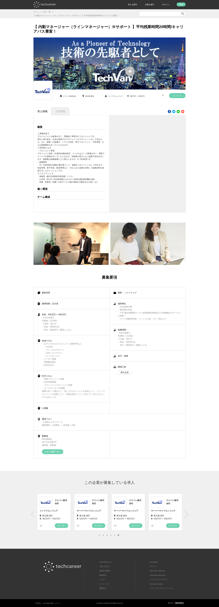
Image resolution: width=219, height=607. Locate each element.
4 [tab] (110, 535)
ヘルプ (101, 579)
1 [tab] (99, 535)
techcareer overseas (157, 571)
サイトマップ (104, 584)
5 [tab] (114, 535)
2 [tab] (103, 535)
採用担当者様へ (105, 571)
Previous (33, 514)
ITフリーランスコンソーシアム (161, 588)
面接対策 (102, 575)
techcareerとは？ (105, 562)
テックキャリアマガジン (159, 579)
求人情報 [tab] (42, 111)
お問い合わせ (104, 566)
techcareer (154, 562)
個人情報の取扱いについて (52, 603)
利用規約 (38, 603)
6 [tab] (118, 535)
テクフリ (153, 566)
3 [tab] (107, 535)
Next (186, 514)
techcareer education (157, 575)
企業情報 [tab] (60, 111)
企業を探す (149, 4)
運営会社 (102, 588)
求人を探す (132, 4)
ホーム (36, 12)
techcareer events (156, 584)
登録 (181, 4)
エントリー (177, 96)
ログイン (166, 4)
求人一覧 (47, 12)
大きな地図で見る (52, 452)
